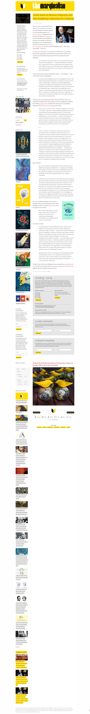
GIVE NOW (20, 74)
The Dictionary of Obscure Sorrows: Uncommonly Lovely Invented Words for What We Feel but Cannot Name (21, 426)
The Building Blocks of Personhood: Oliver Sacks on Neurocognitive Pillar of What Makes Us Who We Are (22, 681)
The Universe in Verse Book (22, 230)
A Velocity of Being (20, 292)
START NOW (38, 300)
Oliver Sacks (64, 51)
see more (18, 646)
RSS (25, 376)
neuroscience (50, 427)
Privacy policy (37, 710)
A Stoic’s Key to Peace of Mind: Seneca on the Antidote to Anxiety (21, 591)
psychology (63, 427)
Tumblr (25, 384)
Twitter (25, 382)
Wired (49, 271)
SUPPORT (19, 371)
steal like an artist (69, 266)
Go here (22, 90)
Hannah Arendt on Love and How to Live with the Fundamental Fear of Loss (21, 442)
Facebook (20, 382)
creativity (39, 427)
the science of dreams (41, 33)
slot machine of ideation (57, 266)
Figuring (17, 207)
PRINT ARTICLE (36, 412)
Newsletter (20, 376)
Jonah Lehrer (48, 36)
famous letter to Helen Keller (48, 105)
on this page (62, 313)
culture (44, 427)
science (68, 427)
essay (42, 51)
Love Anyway (19, 412)
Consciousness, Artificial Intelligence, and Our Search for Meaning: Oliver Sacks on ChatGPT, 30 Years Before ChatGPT (22, 699)
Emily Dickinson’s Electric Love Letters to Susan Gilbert (21, 496)
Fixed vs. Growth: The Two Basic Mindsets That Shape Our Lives (22, 577)
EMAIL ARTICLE (70, 412)
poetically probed (43, 103)
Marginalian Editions (20, 303)
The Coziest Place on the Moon (22, 249)
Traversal (18, 182)
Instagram (20, 384)
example (24, 320)
